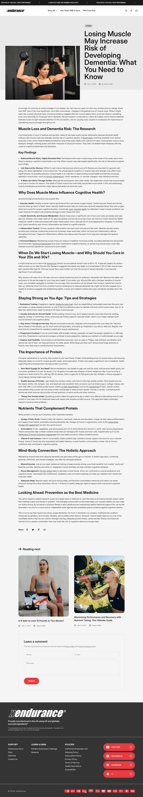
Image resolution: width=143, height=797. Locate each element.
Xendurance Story (15, 749)
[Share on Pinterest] (38, 530)
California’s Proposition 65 (76, 749)
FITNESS (88, 26)
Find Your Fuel (89, 10)
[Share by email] (44, 530)
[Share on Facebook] (27, 530)
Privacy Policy (69, 646)
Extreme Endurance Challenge (44, 749)
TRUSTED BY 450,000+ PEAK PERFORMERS (99, 2)
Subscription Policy (73, 756)
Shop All (51, 10)
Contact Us (13, 759)
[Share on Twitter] (33, 530)
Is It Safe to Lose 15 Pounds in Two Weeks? (41, 620)
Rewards (35, 752)
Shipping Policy (71, 752)
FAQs (10, 752)
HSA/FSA (12, 756)
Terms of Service (84, 646)
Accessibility (70, 769)
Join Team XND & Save (70, 10)
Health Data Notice (73, 766)
